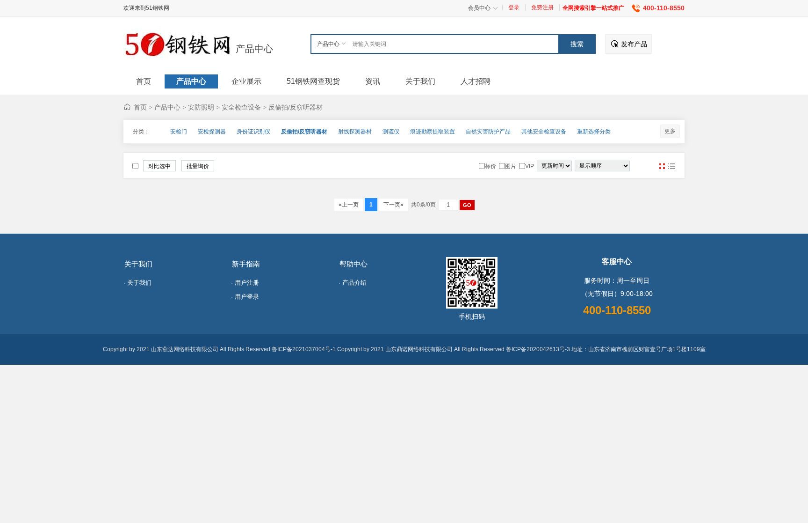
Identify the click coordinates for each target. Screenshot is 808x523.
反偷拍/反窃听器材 (295, 107)
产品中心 (254, 49)
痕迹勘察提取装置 (432, 131)
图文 (671, 166)
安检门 (178, 131)
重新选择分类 (594, 131)
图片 (662, 166)
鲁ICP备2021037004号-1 (304, 349)
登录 (513, 7)
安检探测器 (212, 131)
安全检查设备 (241, 107)
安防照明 (201, 107)
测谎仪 (390, 131)
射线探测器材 (355, 131)
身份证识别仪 (253, 131)
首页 (140, 107)
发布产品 (634, 44)
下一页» (393, 204)
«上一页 (348, 204)
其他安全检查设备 (543, 131)
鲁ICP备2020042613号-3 (538, 349)
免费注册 (542, 7)
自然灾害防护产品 (488, 131)
